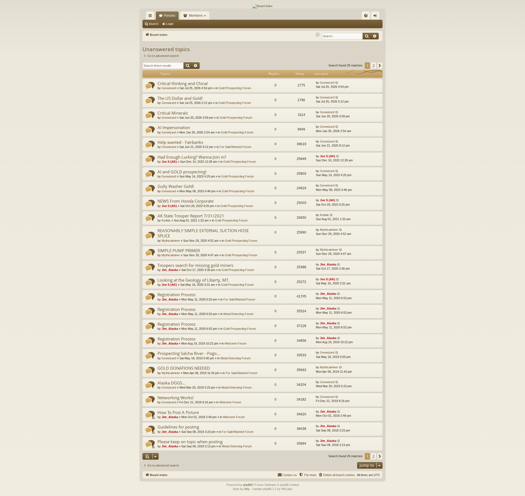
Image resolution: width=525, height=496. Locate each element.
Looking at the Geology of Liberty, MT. (193, 280)
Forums (169, 15)
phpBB (247, 484)
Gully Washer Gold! (176, 186)
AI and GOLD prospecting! (182, 171)
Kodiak (166, 220)
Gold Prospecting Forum (234, 88)
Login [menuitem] (376, 17)
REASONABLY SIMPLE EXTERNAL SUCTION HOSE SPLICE (203, 233)
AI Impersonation (174, 127)
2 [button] (373, 65)
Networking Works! (176, 397)
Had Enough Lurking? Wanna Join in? (192, 157)
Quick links (151, 17)
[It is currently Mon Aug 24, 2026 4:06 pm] (317, 35)
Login (169, 23)
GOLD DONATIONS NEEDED (184, 368)
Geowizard (169, 88)
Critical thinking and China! (183, 83)
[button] (380, 65)
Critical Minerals (173, 113)
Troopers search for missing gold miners (195, 265)
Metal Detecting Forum (238, 314)
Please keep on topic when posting (190, 441)
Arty (247, 489)
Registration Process (177, 294)
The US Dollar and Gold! (180, 98)
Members (196, 15)
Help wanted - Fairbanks (180, 142)
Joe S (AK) (169, 161)
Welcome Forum (235, 343)
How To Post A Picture (178, 412)
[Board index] (262, 6)
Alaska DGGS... (171, 383)
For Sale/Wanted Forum (235, 146)
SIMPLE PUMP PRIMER (179, 250)
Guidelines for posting (178, 427)
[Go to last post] (337, 83)
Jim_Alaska (170, 270)
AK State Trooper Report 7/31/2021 (191, 215)
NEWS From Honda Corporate (186, 201)
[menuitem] (366, 15)
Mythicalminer (171, 240)
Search (153, 23)
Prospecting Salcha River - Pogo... (189, 353)
